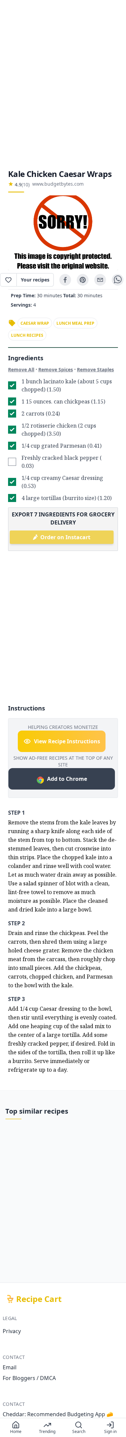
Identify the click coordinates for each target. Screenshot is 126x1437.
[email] (100, 280)
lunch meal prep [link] (75, 323)
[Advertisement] (63, 84)
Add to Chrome (67, 779)
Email (9, 1367)
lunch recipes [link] (27, 335)
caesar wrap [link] (34, 323)
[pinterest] (83, 280)
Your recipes (35, 279)
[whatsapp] (118, 280)
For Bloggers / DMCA (29, 1378)
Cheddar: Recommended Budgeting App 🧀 (58, 1414)
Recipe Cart (38, 1299)
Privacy (12, 1331)
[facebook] (65, 280)
